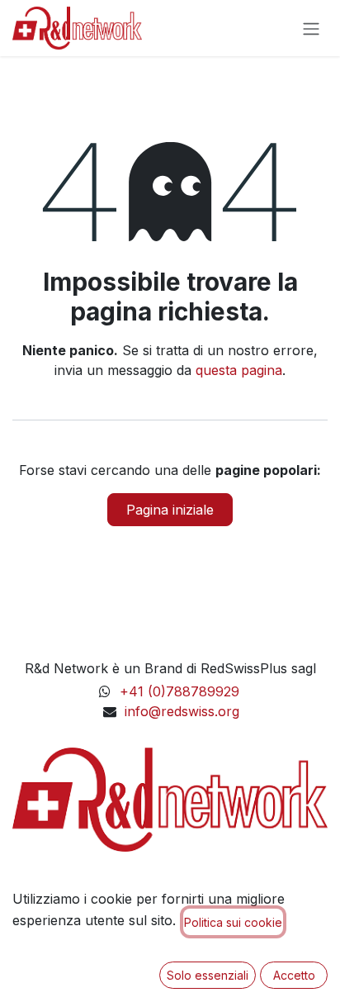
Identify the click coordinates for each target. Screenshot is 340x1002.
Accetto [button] (294, 975)
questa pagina (239, 370)
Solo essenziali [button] (207, 975)
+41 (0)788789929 (181, 691)
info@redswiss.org (182, 711)
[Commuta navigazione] (311, 28)
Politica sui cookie (233, 922)
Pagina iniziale (170, 509)
